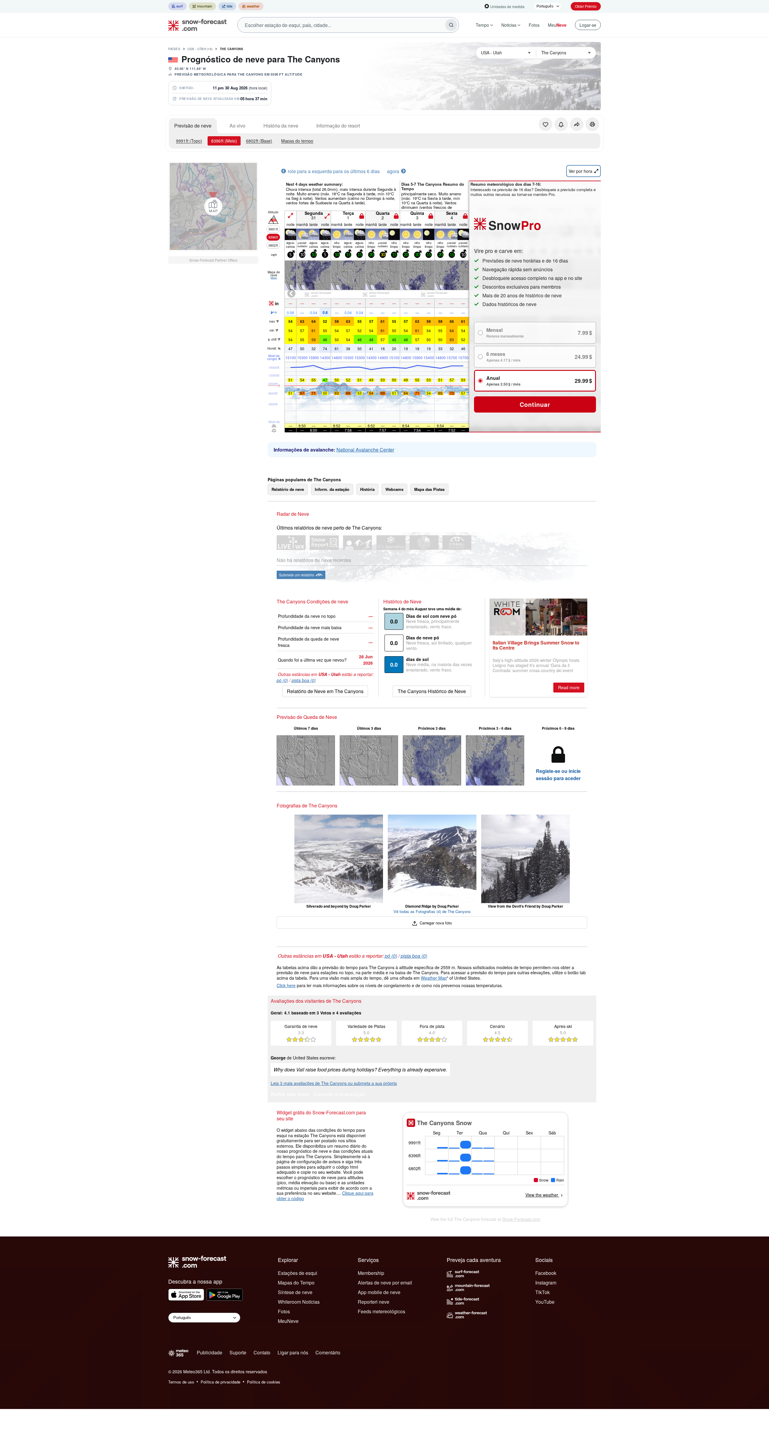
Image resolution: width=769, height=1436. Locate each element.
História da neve (280, 125)
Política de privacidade (220, 1382)
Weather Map (434, 978)
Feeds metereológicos (381, 1311)
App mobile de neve (379, 1292)
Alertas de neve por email (385, 1282)
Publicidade (209, 1352)
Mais (274, 278)
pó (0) (282, 680)
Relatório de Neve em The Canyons (325, 691)
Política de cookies (263, 1382)
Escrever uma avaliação (339, 1095)
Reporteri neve (373, 1301)
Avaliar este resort (290, 1095)
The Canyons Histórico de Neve (432, 691)
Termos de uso (181, 1382)
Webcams (394, 489)
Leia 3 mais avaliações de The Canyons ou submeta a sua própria (334, 1083)
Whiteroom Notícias (299, 1301)
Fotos (534, 25)
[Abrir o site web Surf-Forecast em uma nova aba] (177, 6)
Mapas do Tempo (296, 1282)
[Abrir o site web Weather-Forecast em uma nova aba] (251, 6)
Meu (557, 25)
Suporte (237, 1352)
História (367, 489)
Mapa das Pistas (429, 489)
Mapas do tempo (297, 141)
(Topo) (189, 141)
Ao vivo (237, 125)
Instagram (545, 1282)
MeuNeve (288, 1320)
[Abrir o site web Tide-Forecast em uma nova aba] (227, 6)
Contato (262, 1352)
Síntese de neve (295, 1292)
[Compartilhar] (576, 124)
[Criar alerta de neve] (561, 124)
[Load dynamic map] (213, 206)
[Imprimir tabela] (592, 124)
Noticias (508, 25)
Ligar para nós (293, 1352)
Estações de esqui (297, 1272)
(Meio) (224, 141)
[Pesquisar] (451, 25)
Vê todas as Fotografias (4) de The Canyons (432, 911)
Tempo (482, 25)
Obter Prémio (586, 6)
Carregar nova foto (435, 923)
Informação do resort (338, 125)
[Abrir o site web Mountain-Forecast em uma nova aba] (202, 6)
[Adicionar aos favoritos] (545, 124)
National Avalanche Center (365, 449)
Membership (371, 1272)
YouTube (545, 1301)
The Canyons (231, 49)
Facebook (545, 1272)
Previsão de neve (192, 125)
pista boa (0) (304, 680)
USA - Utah (200, 49)
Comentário (327, 1352)
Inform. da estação (332, 489)
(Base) (259, 141)
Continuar (535, 404)
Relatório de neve (288, 489)
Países (174, 49)
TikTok (542, 1292)
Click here (286, 985)
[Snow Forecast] (195, 25)
